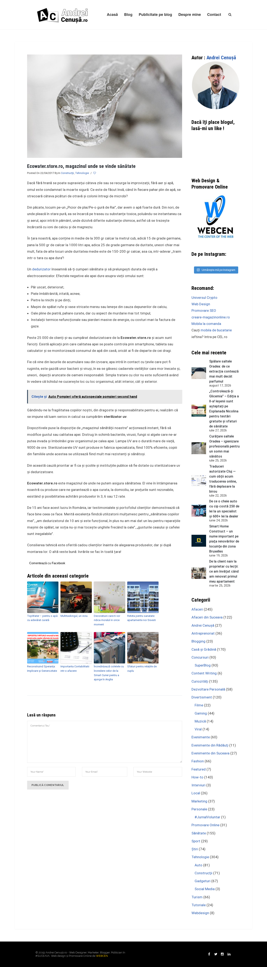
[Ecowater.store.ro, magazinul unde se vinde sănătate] (104, 106)
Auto (198, 865)
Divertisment (201, 697)
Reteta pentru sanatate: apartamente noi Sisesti (141, 618)
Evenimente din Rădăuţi (209, 745)
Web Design (200, 304)
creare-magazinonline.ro (210, 317)
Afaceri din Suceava (207, 617)
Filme (199, 705)
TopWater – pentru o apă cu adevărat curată (42, 618)
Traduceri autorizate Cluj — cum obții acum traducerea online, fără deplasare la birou (223, 478)
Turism (197, 897)
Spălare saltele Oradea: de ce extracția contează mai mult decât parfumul (224, 371)
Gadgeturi (202, 881)
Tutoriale (198, 905)
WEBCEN (102, 955)
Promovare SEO (203, 310)
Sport (195, 841)
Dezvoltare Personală (208, 689)
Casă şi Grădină (203, 649)
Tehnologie (82, 173)
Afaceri (197, 609)
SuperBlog (203, 665)
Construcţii (67, 173)
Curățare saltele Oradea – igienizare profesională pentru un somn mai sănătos (224, 446)
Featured (198, 769)
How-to (197, 777)
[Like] (95, 173)
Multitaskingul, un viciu (74, 615)
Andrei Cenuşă (221, 58)
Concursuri (200, 657)
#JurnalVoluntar (207, 817)
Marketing (199, 801)
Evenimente (200, 737)
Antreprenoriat (203, 633)
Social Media (205, 889)
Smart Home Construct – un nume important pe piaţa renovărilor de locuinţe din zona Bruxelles (224, 538)
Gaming (201, 713)
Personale (199, 809)
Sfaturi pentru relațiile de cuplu (142, 668)
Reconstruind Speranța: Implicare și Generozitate (42, 668)
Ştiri (194, 849)
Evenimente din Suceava (210, 753)
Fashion (197, 761)
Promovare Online (205, 825)
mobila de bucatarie (216, 330)
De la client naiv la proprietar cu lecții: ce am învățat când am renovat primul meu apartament (224, 571)
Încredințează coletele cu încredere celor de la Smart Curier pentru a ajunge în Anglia (109, 673)
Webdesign (200, 913)
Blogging (198, 641)
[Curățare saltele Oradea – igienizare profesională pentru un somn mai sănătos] (198, 448)
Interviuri (198, 785)
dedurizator (41, 269)
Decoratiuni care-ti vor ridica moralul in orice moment (107, 620)
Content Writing (204, 673)
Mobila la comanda (206, 324)
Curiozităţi (199, 681)
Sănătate (198, 833)
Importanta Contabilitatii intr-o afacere (74, 668)
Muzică (200, 721)
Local (195, 793)
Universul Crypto (204, 297)
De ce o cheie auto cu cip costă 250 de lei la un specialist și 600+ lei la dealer (224, 508)
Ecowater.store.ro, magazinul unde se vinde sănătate (81, 166)
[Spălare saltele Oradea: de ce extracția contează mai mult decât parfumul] (198, 373)
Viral (198, 729)
